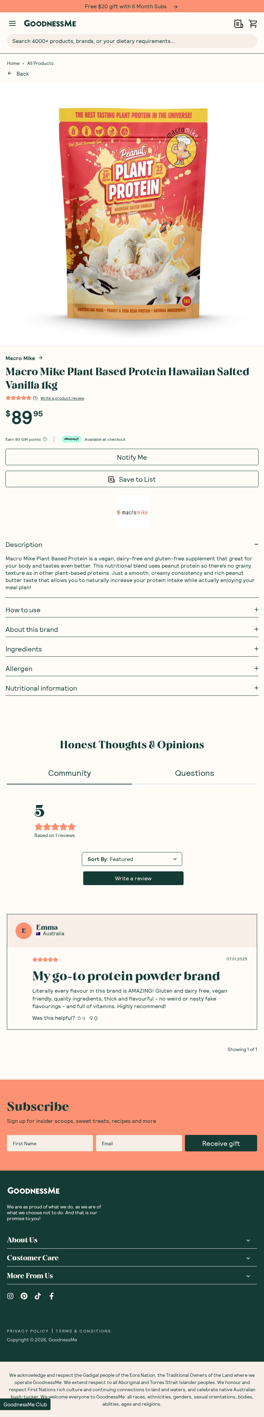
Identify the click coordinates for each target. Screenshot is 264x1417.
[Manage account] (12, 23)
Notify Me (132, 457)
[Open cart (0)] (253, 23)
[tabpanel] (132, 918)
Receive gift (221, 1143)
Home (13, 63)
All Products (40, 63)
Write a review (133, 878)
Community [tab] (69, 773)
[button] (25, 1404)
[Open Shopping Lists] (238, 23)
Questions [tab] (194, 773)
